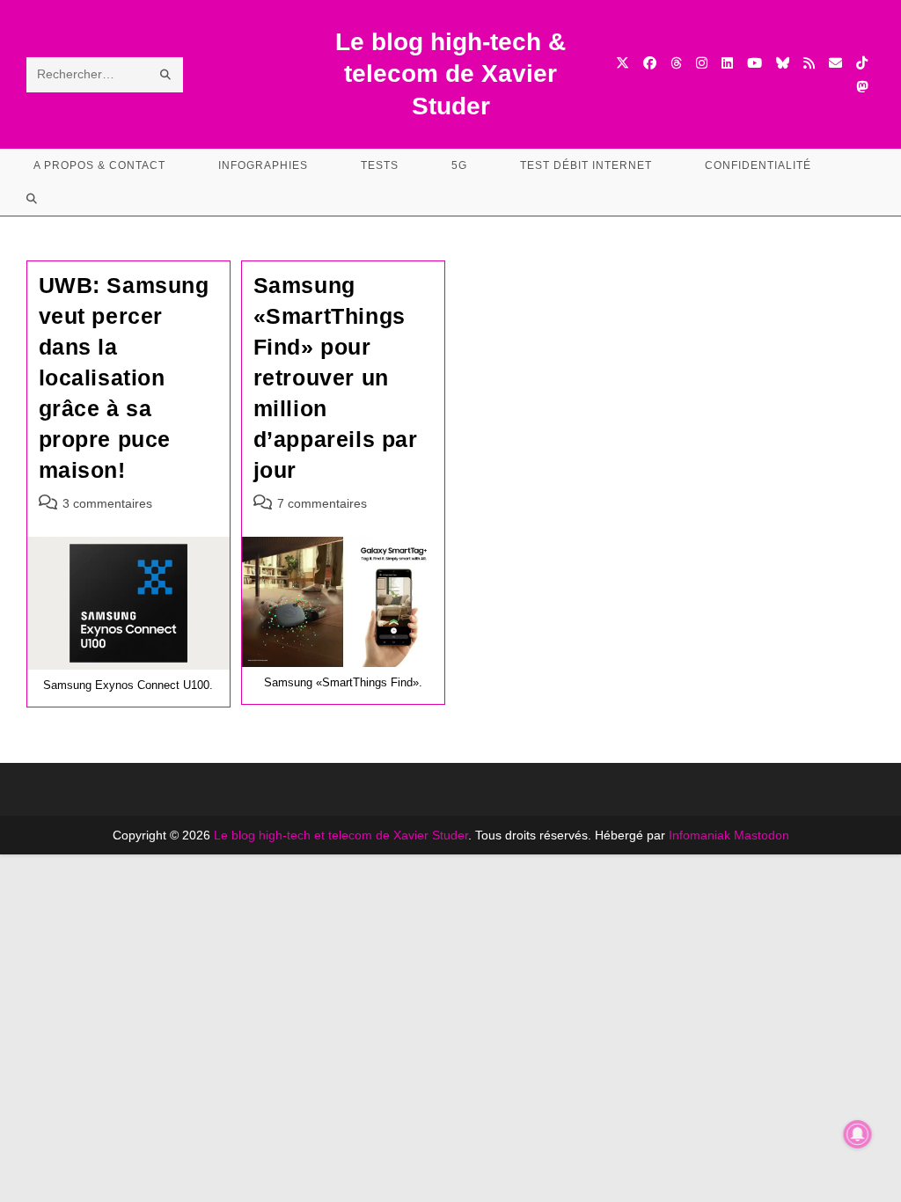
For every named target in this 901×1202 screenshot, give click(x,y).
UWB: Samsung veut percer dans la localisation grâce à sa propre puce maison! (124, 377)
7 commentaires (322, 503)
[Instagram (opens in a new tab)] (701, 63)
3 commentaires (107, 503)
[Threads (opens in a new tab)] (676, 63)
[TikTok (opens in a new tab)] (862, 63)
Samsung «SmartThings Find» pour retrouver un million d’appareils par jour (335, 377)
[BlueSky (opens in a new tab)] (782, 63)
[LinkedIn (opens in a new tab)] (727, 63)
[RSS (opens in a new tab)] (809, 63)
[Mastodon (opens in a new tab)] (862, 86)
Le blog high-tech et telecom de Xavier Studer (341, 835)
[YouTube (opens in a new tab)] (754, 63)
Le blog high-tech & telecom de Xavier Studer (450, 74)
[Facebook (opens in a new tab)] (649, 63)
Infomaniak (699, 835)
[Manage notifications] (858, 1134)
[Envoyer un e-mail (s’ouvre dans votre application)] (835, 63)
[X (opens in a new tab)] (622, 63)
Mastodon (761, 835)
